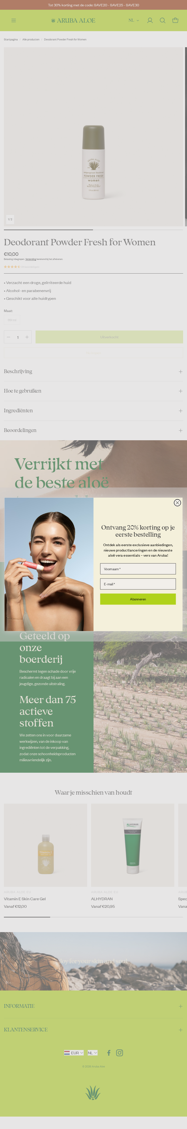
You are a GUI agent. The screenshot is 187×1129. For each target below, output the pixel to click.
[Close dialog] (177, 502)
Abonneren (138, 599)
